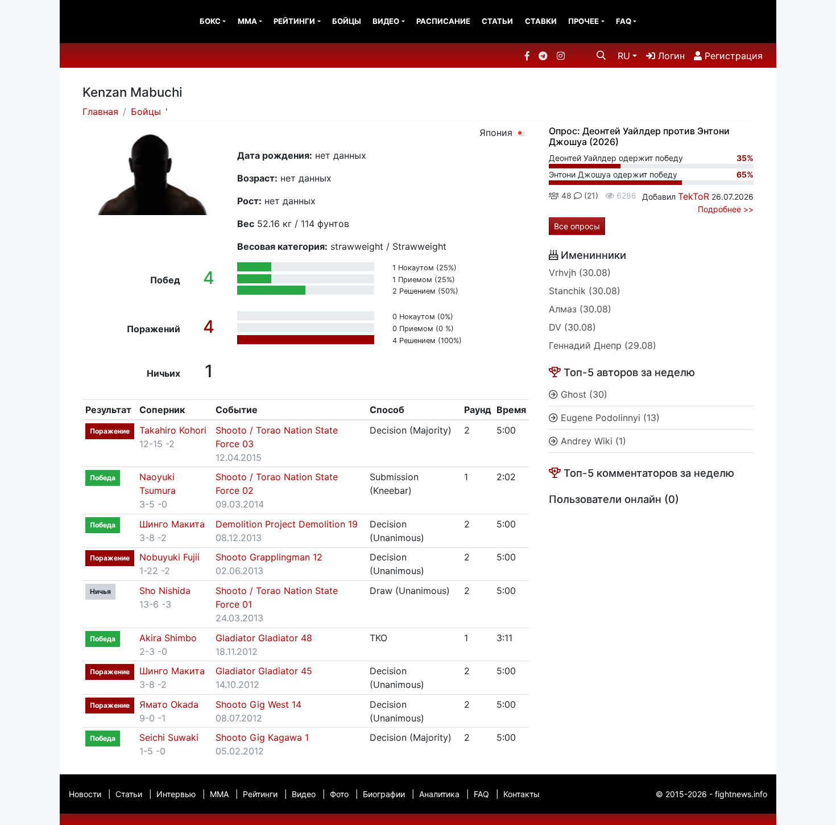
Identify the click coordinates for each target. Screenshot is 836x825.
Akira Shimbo (168, 638)
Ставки (541, 21)
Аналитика (439, 794)
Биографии (384, 794)
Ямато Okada (168, 704)
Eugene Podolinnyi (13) (609, 417)
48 (565, 195)
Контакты (521, 794)
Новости (85, 794)
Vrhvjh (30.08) (580, 272)
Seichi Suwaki (168, 737)
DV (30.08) (572, 327)
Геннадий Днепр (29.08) (602, 345)
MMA (247, 21)
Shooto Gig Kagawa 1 (262, 737)
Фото (339, 794)
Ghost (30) (582, 394)
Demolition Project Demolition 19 (287, 524)
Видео (386, 21)
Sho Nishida (165, 590)
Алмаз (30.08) (580, 309)
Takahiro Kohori (172, 430)
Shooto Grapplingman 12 (269, 557)
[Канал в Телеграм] (543, 55)
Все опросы (577, 226)
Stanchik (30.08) (584, 290)
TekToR (693, 196)
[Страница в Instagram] (560, 55)
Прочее (583, 21)
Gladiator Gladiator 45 (264, 670)
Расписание (443, 21)
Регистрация (732, 55)
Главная (100, 111)
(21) (590, 195)
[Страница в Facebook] (527, 55)
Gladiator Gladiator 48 (264, 638)
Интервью (176, 794)
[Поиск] (601, 55)
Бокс (210, 21)
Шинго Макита (172, 524)
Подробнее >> (726, 209)
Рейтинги (294, 21)
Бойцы (346, 21)
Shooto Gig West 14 (258, 704)
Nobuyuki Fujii (169, 557)
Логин (670, 55)
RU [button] (624, 55)
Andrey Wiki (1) (592, 441)
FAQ (623, 21)
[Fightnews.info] (106, 22)
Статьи (497, 21)
